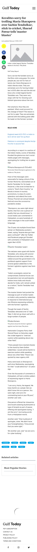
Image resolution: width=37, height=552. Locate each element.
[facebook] (4, 52)
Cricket (15, 442)
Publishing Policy (10, 538)
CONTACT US (7, 532)
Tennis (23, 442)
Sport (30, 442)
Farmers (5, 446)
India (13, 446)
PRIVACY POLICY (9, 535)
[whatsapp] (4, 62)
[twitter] (4, 57)
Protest (22, 446)
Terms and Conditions (12, 541)
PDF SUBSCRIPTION (10, 529)
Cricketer (5, 442)
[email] (4, 67)
